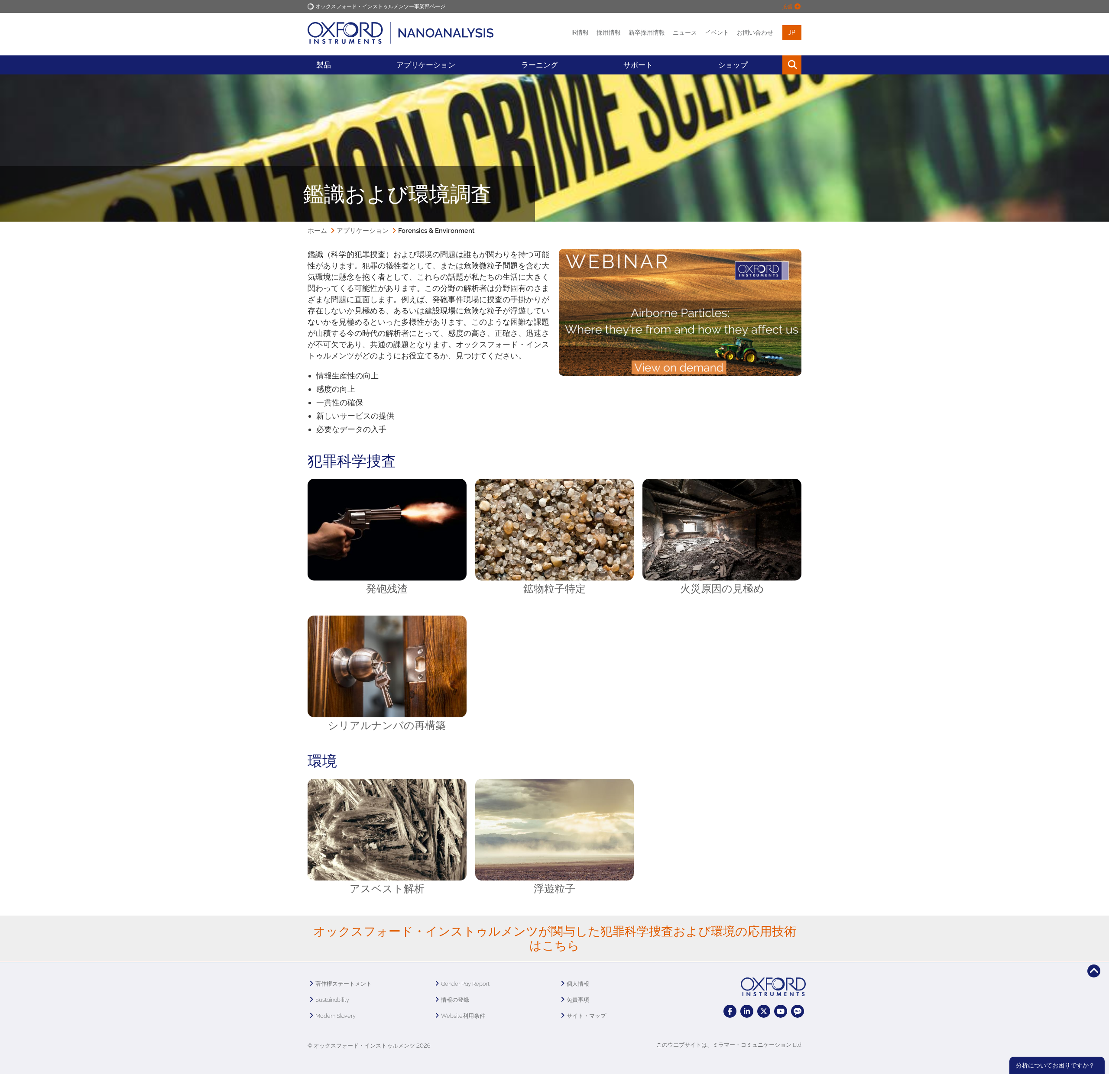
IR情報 (580, 32)
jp (791, 32)
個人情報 (578, 983)
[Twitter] (763, 1011)
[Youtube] (780, 1011)
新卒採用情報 (647, 32)
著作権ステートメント (343, 983)
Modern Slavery (335, 1016)
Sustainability (332, 1000)
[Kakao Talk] (797, 1011)
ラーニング (539, 65)
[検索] (772, 64)
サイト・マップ (586, 1016)
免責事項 (578, 1000)
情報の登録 (455, 1000)
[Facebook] (729, 1011)
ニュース (685, 32)
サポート (638, 65)
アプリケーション (425, 65)
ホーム (317, 231)
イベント (717, 32)
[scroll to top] (1093, 970)
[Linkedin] (746, 1011)
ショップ (733, 65)
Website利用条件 (463, 1016)
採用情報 (609, 32)
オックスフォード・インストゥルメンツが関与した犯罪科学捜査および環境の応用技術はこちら (554, 938)
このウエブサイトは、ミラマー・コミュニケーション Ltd (728, 1045)
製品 (323, 65)
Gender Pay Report (465, 983)
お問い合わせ (755, 32)
